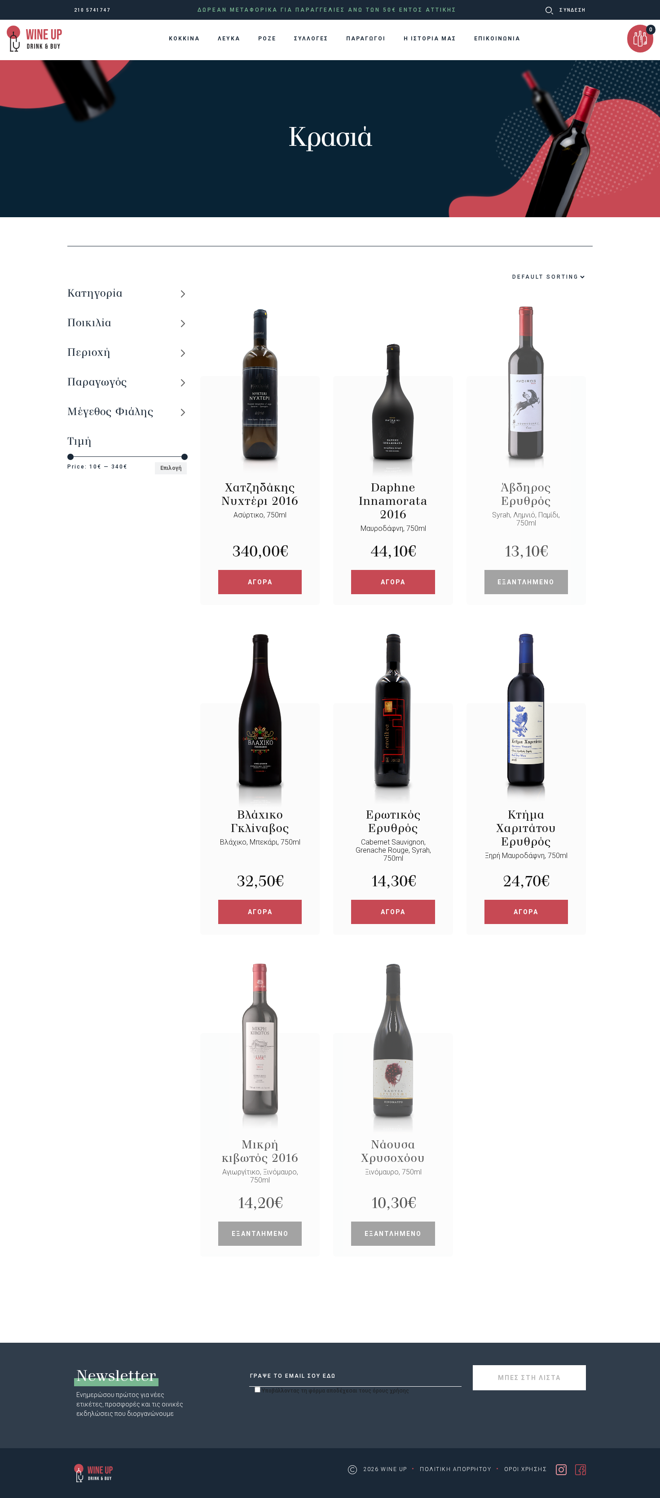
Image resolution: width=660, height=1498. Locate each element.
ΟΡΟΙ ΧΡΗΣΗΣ (525, 1469)
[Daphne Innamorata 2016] (393, 428)
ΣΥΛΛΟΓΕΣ (311, 38)
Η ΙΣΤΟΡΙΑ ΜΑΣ (430, 38)
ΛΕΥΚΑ (229, 38)
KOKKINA (184, 38)
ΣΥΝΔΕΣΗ (572, 10)
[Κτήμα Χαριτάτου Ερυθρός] (526, 755)
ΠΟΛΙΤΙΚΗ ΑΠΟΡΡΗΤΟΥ (455, 1469)
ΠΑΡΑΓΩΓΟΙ (366, 38)
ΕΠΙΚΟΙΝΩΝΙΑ (497, 38)
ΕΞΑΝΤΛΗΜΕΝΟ (525, 582)
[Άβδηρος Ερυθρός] (526, 428)
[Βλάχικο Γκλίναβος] (260, 755)
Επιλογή (170, 468)
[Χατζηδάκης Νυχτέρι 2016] (260, 428)
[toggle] (183, 293)
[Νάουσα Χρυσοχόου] (393, 1085)
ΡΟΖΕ (267, 38)
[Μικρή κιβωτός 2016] (260, 1085)
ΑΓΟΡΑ (260, 582)
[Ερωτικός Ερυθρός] (393, 755)
